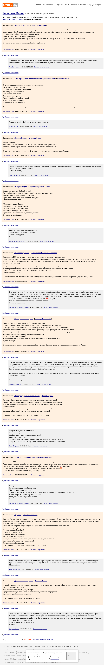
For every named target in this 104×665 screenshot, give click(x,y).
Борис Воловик (63, 78)
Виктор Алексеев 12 (43, 319)
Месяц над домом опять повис (27, 396)
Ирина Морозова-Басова (40, 187)
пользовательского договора (84, 649)
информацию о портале (9, 655)
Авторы (39, 5)
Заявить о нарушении (38, 49)
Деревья (17, 515)
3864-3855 (35, 640)
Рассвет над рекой (21, 253)
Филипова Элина (13, 13)
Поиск (66, 5)
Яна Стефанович (39, 25)
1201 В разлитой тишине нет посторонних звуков (34, 78)
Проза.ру (75, 646)
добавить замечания (10, 55)
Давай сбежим (20, 138)
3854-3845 (43, 640)
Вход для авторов (94, 5)
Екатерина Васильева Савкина (44, 253)
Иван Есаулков (47, 396)
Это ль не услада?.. (22, 25)
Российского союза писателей (50, 662)
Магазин (73, 5)
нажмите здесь (55, 659)
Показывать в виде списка (12, 19)
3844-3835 (50, 640)
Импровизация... (21, 187)
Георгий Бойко (41, 581)
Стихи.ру (67, 646)
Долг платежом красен (23, 581)
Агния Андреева (34, 138)
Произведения (48, 5)
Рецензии (59, 5)
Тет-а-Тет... (19, 457)
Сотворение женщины (23, 319)
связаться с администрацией (24, 655)
